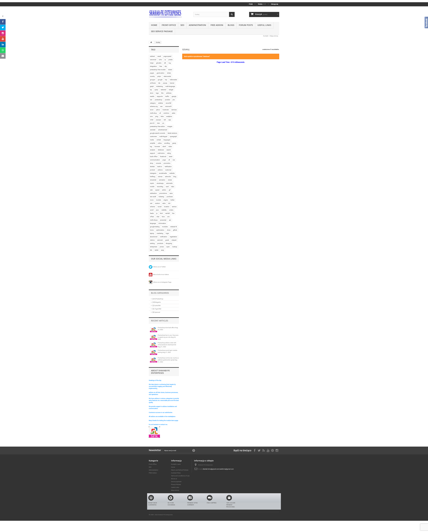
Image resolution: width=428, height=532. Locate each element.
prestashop (158, 100)
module (158, 200)
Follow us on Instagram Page (161, 282)
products (160, 243)
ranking (152, 243)
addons (160, 170)
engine (166, 200)
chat (157, 216)
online (160, 143)
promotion (167, 163)
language (153, 223)
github (175, 230)
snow (151, 110)
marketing (160, 233)
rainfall (167, 213)
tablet (156, 250)
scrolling (167, 143)
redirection (153, 193)
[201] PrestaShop (157, 299)
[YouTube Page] (3, 39)
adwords (168, 176)
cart (151, 203)
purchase (170, 196)
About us (174, 479)
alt (169, 160)
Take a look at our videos (160, 274)
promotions (163, 193)
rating (169, 153)
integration (153, 66)
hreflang (152, 176)
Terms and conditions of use (180, 476)
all (160, 113)
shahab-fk (173, 227)
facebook (163, 156)
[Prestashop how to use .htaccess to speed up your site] (153, 337)
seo (161, 106)
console (158, 163)
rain (151, 100)
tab (159, 83)
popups (158, 120)
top (166, 80)
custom (157, 203)
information (162, 223)
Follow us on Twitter (159, 267)
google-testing (154, 227)
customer (168, 170)
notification (163, 237)
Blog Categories (160, 293)
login (167, 233)
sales (173, 113)
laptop (152, 233)
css (174, 160)
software (153, 83)
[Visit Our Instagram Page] (3, 33)
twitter (172, 200)
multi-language (170, 86)
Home (154, 25)
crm (168, 216)
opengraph (173, 136)
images (169, 126)
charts (170, 69)
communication (155, 160)
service (174, 206)
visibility (164, 210)
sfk (165, 63)
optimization (160, 230)
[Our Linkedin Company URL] (3, 44)
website (172, 173)
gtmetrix (158, 63)
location (166, 206)
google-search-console (157, 133)
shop (151, 163)
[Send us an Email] (3, 56)
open (168, 247)
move (151, 200)
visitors (152, 240)
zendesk (152, 130)
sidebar (160, 103)
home (152, 230)
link (151, 250)
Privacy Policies (176, 484)
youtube (167, 100)
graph (152, 86)
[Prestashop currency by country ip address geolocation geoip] (153, 359)
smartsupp (160, 183)
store (151, 93)
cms (151, 116)
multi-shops (154, 220)
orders (171, 210)
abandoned (153, 237)
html (161, 213)
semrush (160, 240)
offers (152, 216)
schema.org (154, 106)
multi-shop (153, 113)
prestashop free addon (157, 126)
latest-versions (172, 133)
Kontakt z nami (176, 464)
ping (156, 116)
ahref (164, 146)
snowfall (168, 103)
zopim (152, 183)
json (157, 210)
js (156, 213)
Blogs (231, 25)
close (168, 230)
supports (160, 96)
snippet (174, 240)
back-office (153, 156)
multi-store (161, 153)
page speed (167, 56)
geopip (174, 96)
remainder (153, 180)
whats (169, 73)
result (159, 56)
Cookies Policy (176, 473)
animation (162, 180)
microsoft (168, 106)
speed (157, 190)
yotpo (159, 76)
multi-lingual (163, 136)
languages (167, 140)
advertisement (162, 130)
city (166, 66)
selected (163, 90)
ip (165, 59)
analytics (169, 116)
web (151, 190)
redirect (152, 56)
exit (165, 120)
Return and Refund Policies (179, 470)
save (171, 193)
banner (172, 83)
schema (152, 206)
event (170, 156)
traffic (167, 96)
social (160, 206)
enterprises (153, 247)
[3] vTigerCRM (156, 309)
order (151, 120)
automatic (169, 183)
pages (152, 73)
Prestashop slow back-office (166, 327)
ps (163, 123)
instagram (153, 173)
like (162, 93)
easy (162, 250)
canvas (160, 176)
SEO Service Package (162, 31)
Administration (197, 25)
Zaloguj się (274, 4)
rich (169, 203)
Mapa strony (274, 36)
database (161, 150)
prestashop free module (158, 69)
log (170, 63)
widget (171, 90)
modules (165, 227)
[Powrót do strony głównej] (151, 42)
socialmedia (163, 173)
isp (151, 90)
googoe (152, 80)
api (170, 220)
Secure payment (176, 481)
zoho (160, 59)
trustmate (166, 110)
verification (168, 166)
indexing (161, 196)
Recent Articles (159, 320)
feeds (152, 213)
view (158, 123)
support (152, 153)
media (152, 140)
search (168, 150)
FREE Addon (217, 25)
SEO (182, 25)
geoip (174, 143)
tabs (172, 186)
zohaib (158, 140)
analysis (152, 150)
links (162, 116)
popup (165, 83)
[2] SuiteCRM (156, 305)
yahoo (158, 110)
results (152, 96)
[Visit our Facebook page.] (3, 22)
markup (174, 247)
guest (167, 240)
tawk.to (159, 166)
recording (160, 186)
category (153, 103)
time (163, 216)
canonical (153, 59)
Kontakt (265, 36)
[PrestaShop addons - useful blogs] (169, 13)
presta (170, 59)
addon (164, 190)
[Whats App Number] (3, 50)
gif (170, 190)
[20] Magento (156, 302)
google (160, 80)
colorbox (166, 113)
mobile (152, 186)
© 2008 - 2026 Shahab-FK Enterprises (161, 515)
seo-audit (153, 196)
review (170, 180)
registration (173, 237)
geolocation (160, 73)
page (164, 160)
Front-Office (169, 25)
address (168, 93)
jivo (174, 100)
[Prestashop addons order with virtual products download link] (153, 344)
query (156, 90)
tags (157, 93)
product (152, 170)
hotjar (152, 63)
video (170, 146)
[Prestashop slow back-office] (153, 329)
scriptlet (152, 143)
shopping (169, 243)
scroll (151, 210)
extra (164, 203)
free (160, 66)
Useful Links (264, 25)
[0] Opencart (156, 312)
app (169, 120)
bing (174, 176)
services (174, 110)
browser (157, 146)
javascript (163, 220)
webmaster (173, 80)
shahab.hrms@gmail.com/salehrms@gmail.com (218, 469)
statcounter (167, 76)
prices (162, 247)
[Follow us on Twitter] (3, 27)
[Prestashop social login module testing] (153, 352)
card (167, 186)
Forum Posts (246, 25)
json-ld (152, 123)
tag (151, 146)
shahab (152, 166)
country (152, 76)
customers (153, 136)
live (173, 213)
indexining (159, 86)
